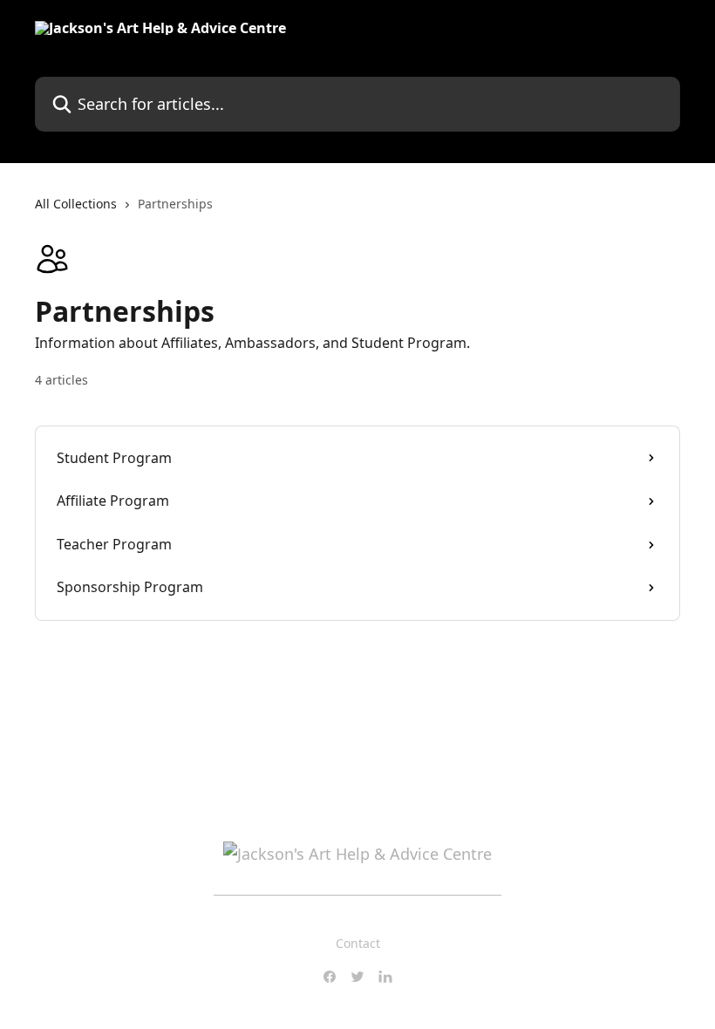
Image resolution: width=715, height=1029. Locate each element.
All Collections (76, 203)
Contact (358, 943)
